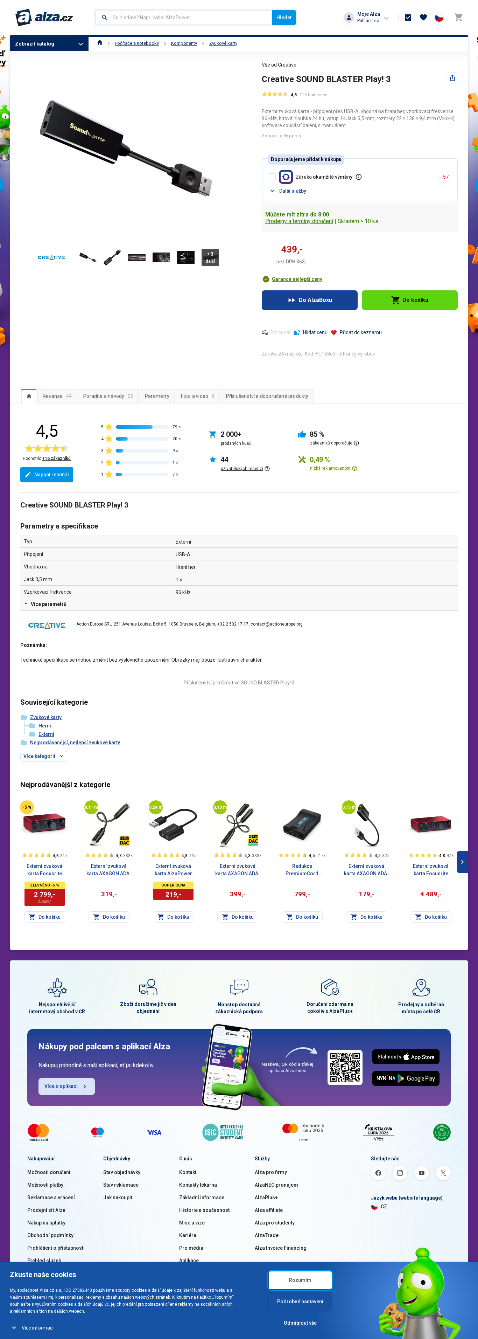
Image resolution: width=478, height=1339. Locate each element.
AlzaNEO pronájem (276, 1185)
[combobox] (184, 17)
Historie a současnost (204, 1210)
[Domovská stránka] (100, 43)
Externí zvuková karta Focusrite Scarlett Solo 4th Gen (44, 870)
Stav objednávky (121, 1172)
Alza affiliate (269, 1210)
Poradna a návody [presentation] (108, 396)
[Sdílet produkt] (452, 77)
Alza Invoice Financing (281, 1248)
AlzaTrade (267, 1235)
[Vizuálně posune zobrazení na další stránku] (462, 862)
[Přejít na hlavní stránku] (44, 17)
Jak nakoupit (117, 1197)
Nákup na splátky (46, 1223)
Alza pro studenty (275, 1223)
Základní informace (201, 1197)
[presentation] (28, 396)
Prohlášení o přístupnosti (56, 1248)
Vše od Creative (279, 65)
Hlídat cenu (315, 332)
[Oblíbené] (423, 17)
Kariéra (187, 1235)
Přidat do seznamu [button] (361, 332)
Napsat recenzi (51, 474)
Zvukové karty (223, 43)
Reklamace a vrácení (51, 1197)
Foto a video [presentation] (198, 396)
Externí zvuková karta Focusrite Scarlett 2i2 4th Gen (431, 870)
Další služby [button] (292, 191)
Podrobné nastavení (300, 1301)
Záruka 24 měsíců (281, 354)
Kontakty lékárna (198, 1185)
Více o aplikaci (61, 1086)
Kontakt (187, 1172)
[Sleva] (27, 807)
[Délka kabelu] (91, 807)
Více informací (38, 1328)
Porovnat (280, 332)
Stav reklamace (121, 1185)
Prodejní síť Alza (46, 1210)
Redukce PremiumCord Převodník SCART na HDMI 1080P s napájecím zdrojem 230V (302, 870)
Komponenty (184, 43)
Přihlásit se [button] (368, 20)
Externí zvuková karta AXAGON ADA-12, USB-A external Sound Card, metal (366, 870)
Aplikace (189, 1260)
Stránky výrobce (357, 354)
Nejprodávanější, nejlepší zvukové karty (75, 742)
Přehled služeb (44, 1260)
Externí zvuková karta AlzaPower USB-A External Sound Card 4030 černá (173, 870)
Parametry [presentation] (157, 396)
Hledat (283, 17)
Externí (46, 734)
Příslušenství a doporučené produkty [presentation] (267, 396)
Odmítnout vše (300, 1323)
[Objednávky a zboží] (408, 17)
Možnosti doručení (48, 1172)
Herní (44, 726)
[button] (292, 279)
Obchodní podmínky (50, 1235)
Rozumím (300, 1280)
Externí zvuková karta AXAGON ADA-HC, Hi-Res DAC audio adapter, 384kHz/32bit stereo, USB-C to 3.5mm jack (109, 870)
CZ (384, 1206)
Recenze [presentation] (57, 396)
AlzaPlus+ (266, 1197)
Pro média (191, 1248)
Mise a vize (192, 1223)
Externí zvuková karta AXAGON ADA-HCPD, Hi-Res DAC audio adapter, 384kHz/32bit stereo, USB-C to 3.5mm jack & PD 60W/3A (237, 870)
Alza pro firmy (271, 1172)
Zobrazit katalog (34, 44)
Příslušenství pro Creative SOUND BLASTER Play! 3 (239, 682)
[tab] (28, 396)
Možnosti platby (45, 1185)
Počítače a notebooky (137, 43)
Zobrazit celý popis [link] (281, 135)
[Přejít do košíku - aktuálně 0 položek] (458, 17)
